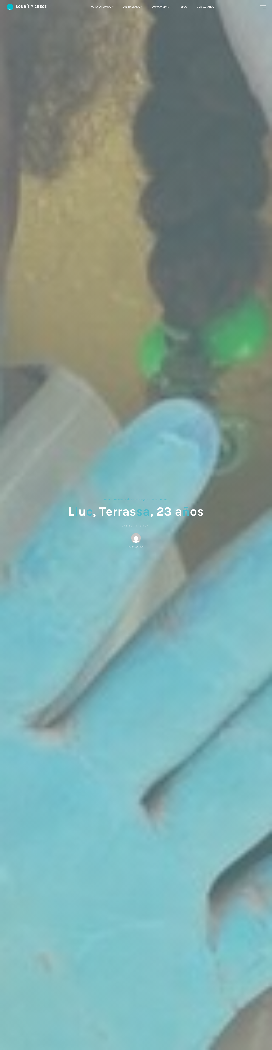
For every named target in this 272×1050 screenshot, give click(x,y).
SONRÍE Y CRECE (31, 7)
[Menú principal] (263, 6)
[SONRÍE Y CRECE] (10, 6)
